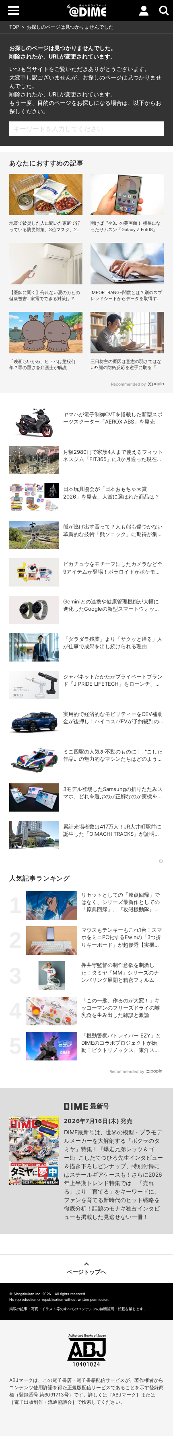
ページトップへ (86, 1271)
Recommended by (128, 384)
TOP (14, 27)
